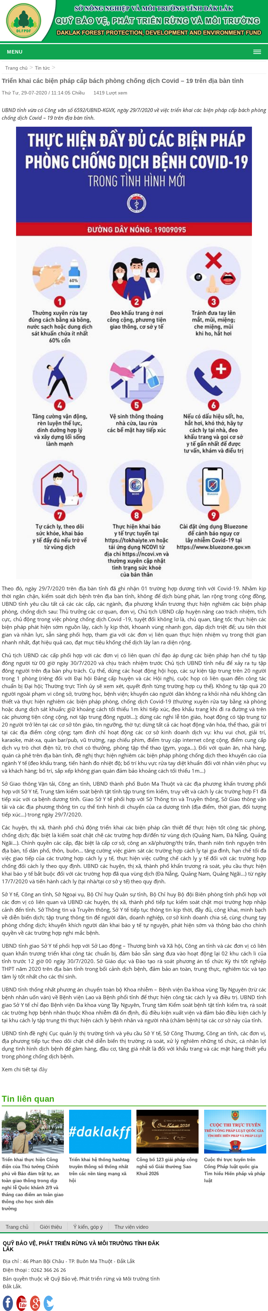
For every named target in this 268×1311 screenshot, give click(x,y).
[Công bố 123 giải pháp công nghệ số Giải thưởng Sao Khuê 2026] (167, 1152)
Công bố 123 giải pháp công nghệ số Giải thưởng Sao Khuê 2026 (167, 1166)
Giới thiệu (51, 1227)
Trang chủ (16, 68)
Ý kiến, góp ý (88, 1227)
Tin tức (42, 68)
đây (43, 1069)
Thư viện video (131, 1227)
